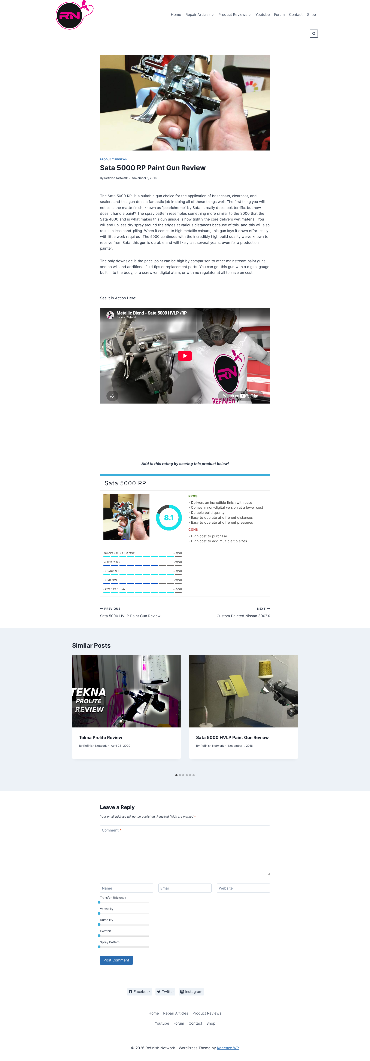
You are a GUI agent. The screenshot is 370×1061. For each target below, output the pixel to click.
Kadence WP (228, 1048)
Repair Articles (175, 1013)
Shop (311, 14)
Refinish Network (116, 178)
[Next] (290, 713)
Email (165, 888)
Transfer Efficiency (113, 897)
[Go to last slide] (79, 713)
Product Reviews (113, 159)
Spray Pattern (109, 942)
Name (107, 888)
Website (226, 888)
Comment (112, 830)
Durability (106, 920)
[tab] (176, 775)
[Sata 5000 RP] (126, 518)
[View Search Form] (314, 34)
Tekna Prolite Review (100, 737)
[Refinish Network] (73, 15)
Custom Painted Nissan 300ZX (243, 612)
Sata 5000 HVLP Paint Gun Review (130, 612)
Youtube (262, 14)
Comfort (105, 931)
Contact (296, 14)
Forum (279, 14)
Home (176, 14)
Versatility (106, 908)
